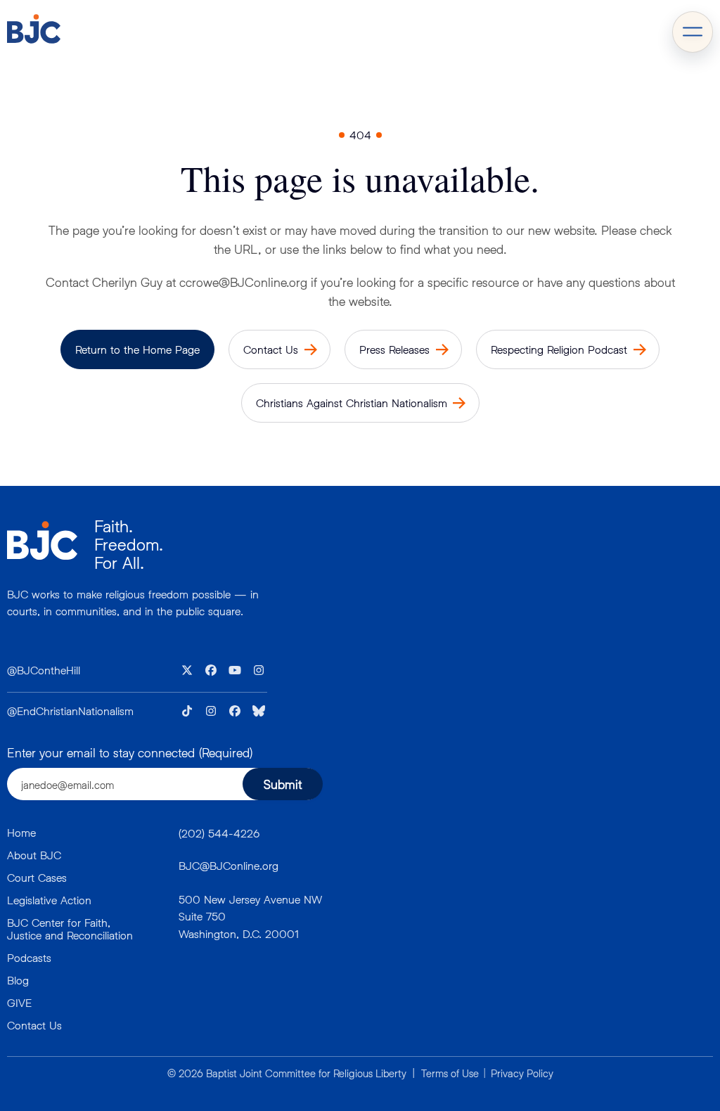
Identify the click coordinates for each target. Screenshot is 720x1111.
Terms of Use (450, 1073)
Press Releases (394, 349)
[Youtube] (234, 670)
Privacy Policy (522, 1073)
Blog (18, 980)
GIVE (19, 1002)
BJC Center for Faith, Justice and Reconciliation (70, 929)
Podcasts (29, 957)
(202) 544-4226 (219, 833)
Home (21, 832)
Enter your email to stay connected (129, 752)
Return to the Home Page (137, 349)
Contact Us (270, 349)
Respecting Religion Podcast (559, 349)
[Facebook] (210, 670)
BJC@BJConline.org (228, 865)
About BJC (34, 854)
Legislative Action (49, 899)
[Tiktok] (187, 710)
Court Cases (37, 877)
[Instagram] (258, 670)
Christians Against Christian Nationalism (351, 402)
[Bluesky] (258, 710)
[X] (187, 670)
